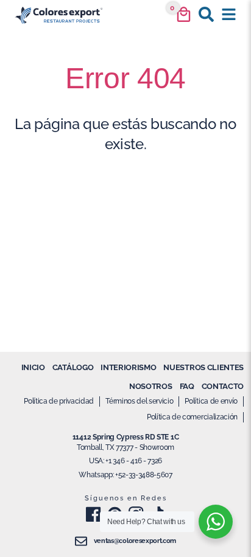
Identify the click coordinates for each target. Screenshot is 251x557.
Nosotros (150, 386)
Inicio (33, 367)
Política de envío (211, 401)
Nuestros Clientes (203, 367)
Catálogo (72, 367)
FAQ (187, 386)
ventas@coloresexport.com (135, 541)
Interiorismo (128, 367)
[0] (183, 14)
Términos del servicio (139, 401)
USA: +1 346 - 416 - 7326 (125, 461)
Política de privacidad (59, 401)
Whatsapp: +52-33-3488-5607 (125, 475)
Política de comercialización (192, 417)
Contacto (223, 386)
